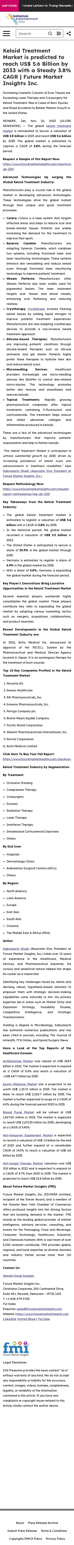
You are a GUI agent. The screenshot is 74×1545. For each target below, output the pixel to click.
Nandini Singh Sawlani (18, 1276)
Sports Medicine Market (20, 1084)
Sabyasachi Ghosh (16, 949)
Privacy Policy (55, 1538)
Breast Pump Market (18, 1112)
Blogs (32, 1319)
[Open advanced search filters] (58, 33)
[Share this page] (68, 33)
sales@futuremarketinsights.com (39, 1309)
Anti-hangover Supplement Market (28, 1135)
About (20, 1523)
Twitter (21, 1319)
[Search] (50, 33)
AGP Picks (9, 5)
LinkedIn (9, 1319)
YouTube (44, 1319)
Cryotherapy (36, 309)
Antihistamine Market (18, 1061)
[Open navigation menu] (6, 33)
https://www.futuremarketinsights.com (42, 1314)
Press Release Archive (43, 1523)
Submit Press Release (22, 1531)
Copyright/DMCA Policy (25, 1538)
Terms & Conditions (54, 1531)
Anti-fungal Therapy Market (23, 1163)
